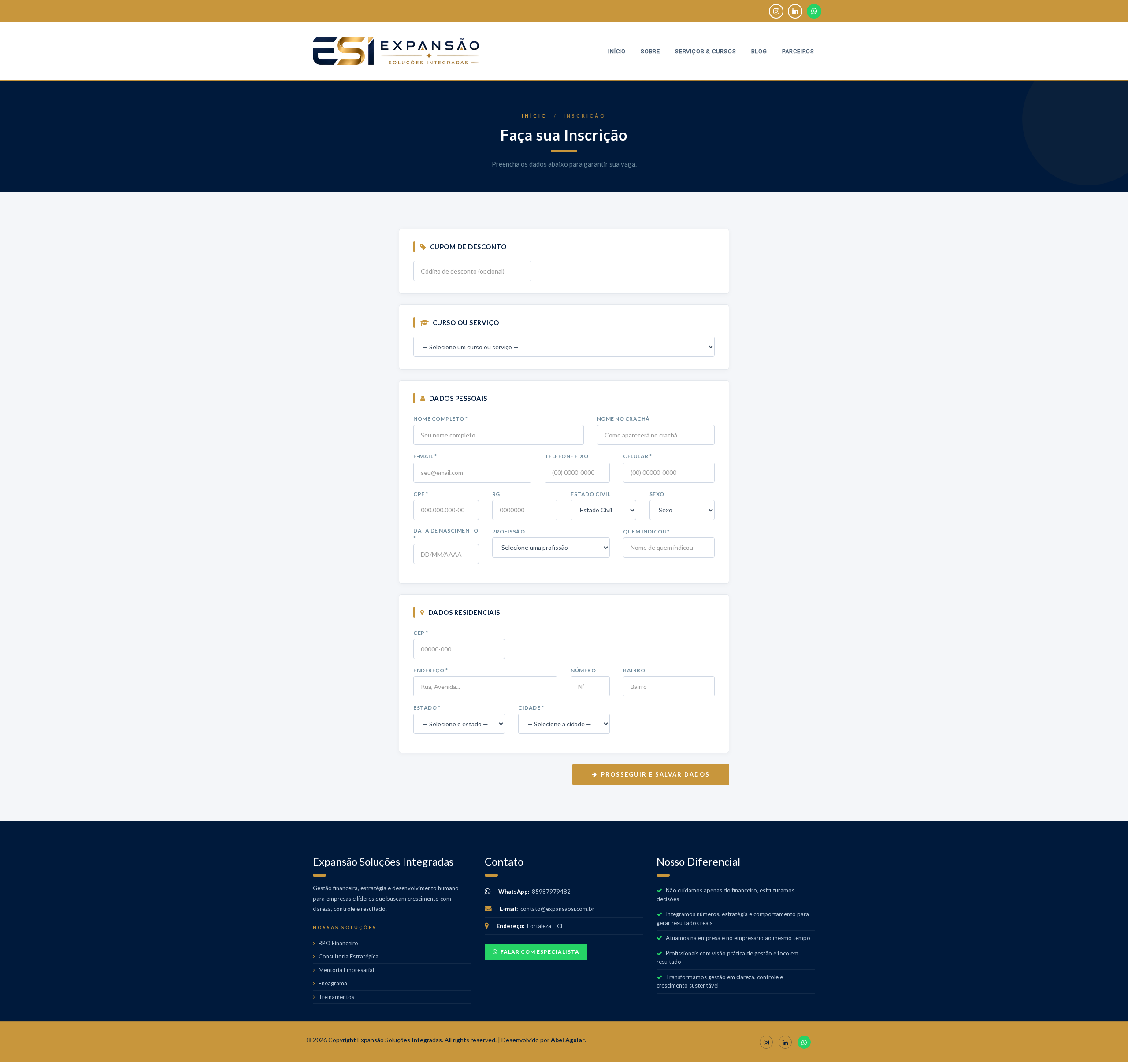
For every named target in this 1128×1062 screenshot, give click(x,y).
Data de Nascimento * (445, 534)
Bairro (634, 670)
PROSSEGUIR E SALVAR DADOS (655, 774)
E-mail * (425, 456)
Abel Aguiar (568, 1039)
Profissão (508, 531)
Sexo (656, 494)
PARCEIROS (798, 51)
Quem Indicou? (646, 531)
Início (535, 115)
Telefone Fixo (567, 456)
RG (496, 494)
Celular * (637, 456)
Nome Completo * (440, 418)
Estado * (426, 707)
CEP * (420, 632)
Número (583, 670)
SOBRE (650, 51)
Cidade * (531, 707)
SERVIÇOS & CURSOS (705, 51)
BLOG (759, 51)
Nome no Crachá (623, 418)
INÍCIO (617, 51)
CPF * (420, 494)
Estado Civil (590, 494)
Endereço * (430, 670)
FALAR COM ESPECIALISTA (540, 951)
